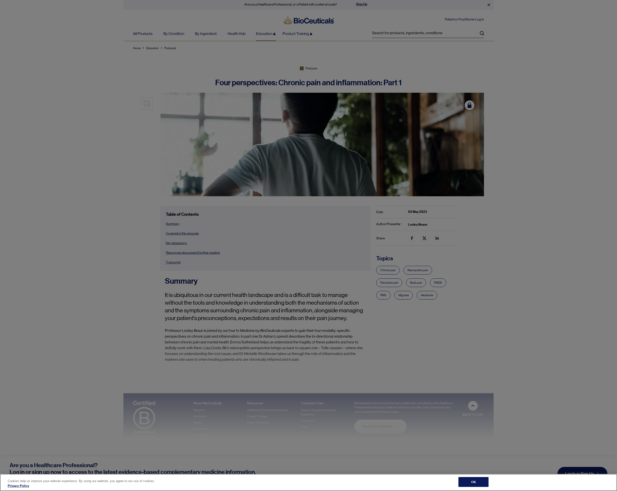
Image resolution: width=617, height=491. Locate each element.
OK (473, 482)
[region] (308, 482)
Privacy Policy (18, 486)
